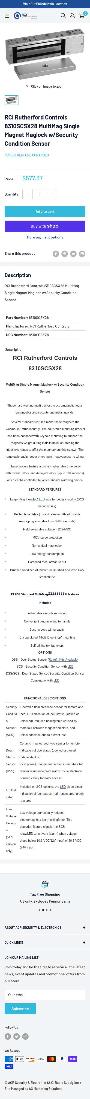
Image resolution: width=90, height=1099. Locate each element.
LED (42, 499)
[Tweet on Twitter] (73, 253)
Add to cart (45, 211)
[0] (81, 15)
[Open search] (63, 15)
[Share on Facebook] (56, 253)
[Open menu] (7, 16)
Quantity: (12, 194)
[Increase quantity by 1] (52, 194)
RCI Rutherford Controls (27, 155)
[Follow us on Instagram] (25, 1036)
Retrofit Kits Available (63, 659)
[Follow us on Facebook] (8, 1036)
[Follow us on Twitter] (16, 1036)
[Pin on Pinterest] (64, 253)
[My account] (72, 15)
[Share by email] (82, 253)
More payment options (45, 237)
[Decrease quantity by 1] (27, 194)
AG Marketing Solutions (45, 1089)
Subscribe (20, 1008)
